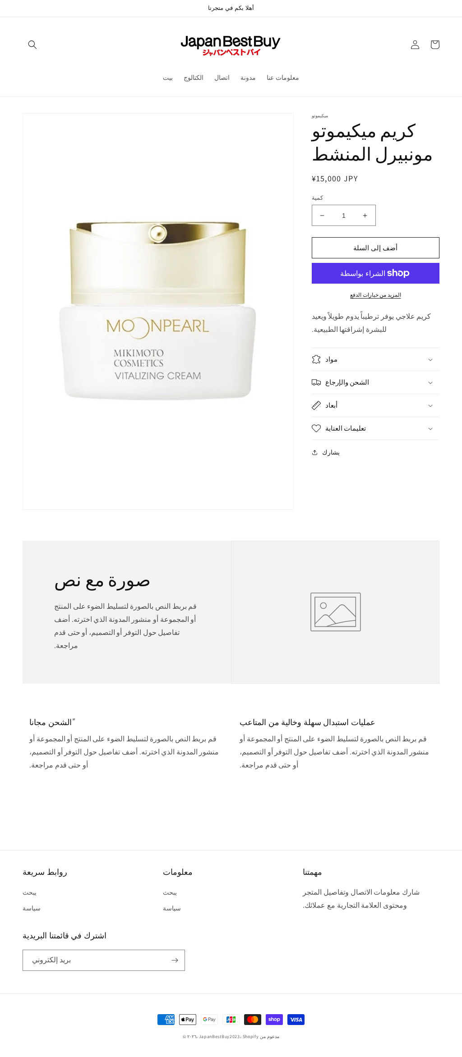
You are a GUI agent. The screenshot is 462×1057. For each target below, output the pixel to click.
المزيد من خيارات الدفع (375, 294)
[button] (32, 45)
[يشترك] (175, 960)
